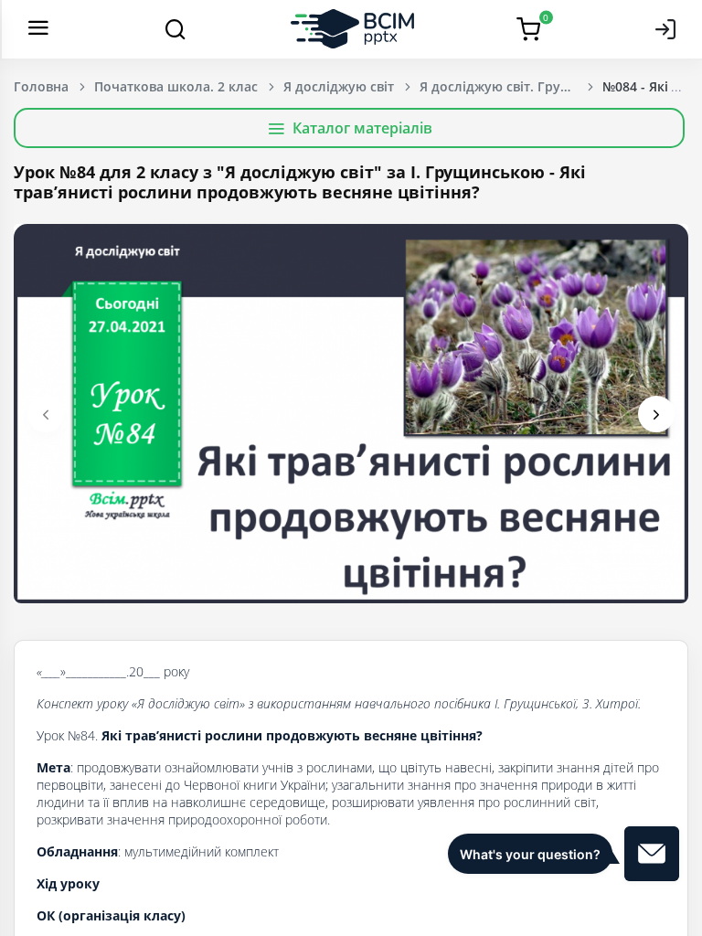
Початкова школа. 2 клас (176, 86)
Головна (41, 86)
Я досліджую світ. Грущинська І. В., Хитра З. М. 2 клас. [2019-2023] (511, 86)
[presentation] (45, 414)
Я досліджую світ (338, 86)
